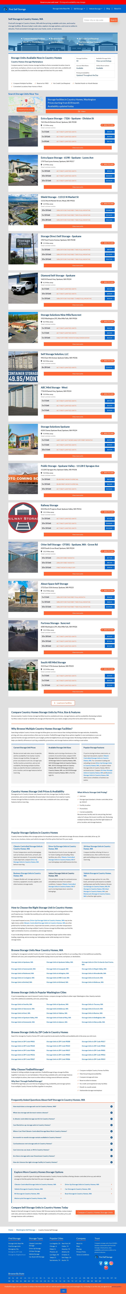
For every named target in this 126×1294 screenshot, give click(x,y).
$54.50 (110, 298)
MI (96, 1278)
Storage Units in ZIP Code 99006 (58, 1059)
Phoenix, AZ (54, 1252)
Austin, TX (65, 1260)
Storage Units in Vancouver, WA (22, 1009)
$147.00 (110, 259)
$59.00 (110, 136)
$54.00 (110, 338)
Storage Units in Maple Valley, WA (94, 969)
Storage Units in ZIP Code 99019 (93, 1059)
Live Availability (57, 42)
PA (49, 1281)
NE (13, 1281)
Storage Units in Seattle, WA (21, 1004)
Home (10, 1230)
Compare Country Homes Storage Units (95, 1212)
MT (112, 1278)
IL (64, 1278)
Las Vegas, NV (54, 1255)
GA (49, 1278)
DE (41, 1278)
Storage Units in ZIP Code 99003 (58, 1055)
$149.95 (110, 367)
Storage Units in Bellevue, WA (92, 982)
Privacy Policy (81, 1252)
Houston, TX (66, 1249)
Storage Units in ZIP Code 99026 (93, 1046)
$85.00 (110, 563)
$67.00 (110, 141)
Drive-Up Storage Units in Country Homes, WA (47, 920)
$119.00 (110, 254)
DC (37, 1278)
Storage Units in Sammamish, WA (23, 969)
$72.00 (110, 685)
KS (72, 1278)
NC (116, 1278)
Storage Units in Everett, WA (92, 978)
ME (92, 1278)
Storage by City (13, 1249)
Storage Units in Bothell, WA (21, 982)
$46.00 (110, 132)
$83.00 (110, 249)
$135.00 (110, 181)
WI (92, 1281)
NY (33, 1281)
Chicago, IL (53, 1246)
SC (60, 1281)
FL (44, 1278)
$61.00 (110, 479)
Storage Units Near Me (61, 9)
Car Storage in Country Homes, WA (95, 886)
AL (13, 1278)
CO (29, 1278)
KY (76, 1278)
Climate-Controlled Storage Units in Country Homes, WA (96, 758)
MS (108, 1278)
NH (17, 1281)
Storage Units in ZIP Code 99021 (23, 1041)
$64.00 (110, 450)
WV (96, 1281)
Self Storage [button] (78, 9)
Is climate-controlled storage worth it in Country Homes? (34, 1119)
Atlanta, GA (65, 1252)
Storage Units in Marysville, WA (93, 1022)
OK (41, 1281)
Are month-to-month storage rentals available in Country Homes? (37, 1137)
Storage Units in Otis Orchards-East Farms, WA (98, 963)
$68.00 (110, 602)
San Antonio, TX (55, 1260)
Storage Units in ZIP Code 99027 (23, 1059)
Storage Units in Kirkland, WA (57, 982)
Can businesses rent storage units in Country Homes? (32, 1143)
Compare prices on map (26, 109)
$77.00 (110, 558)
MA (84, 1278)
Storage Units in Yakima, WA (57, 1013)
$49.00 (110, 294)
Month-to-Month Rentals (33, 42)
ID (60, 1278)
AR (17, 1278)
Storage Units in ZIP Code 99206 (23, 1050)
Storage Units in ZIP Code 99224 (23, 1046)
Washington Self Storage (25, 1230)
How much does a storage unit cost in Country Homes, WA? (34, 1106)
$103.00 (110, 176)
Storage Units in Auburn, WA (57, 1022)
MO (104, 1278)
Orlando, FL (65, 1255)
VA (80, 1281)
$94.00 (110, 567)
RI (56, 1281)
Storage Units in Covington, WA (22, 978)
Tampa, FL (53, 1257)
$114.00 (110, 215)
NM (25, 1281)
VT (84, 1281)
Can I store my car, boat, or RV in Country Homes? (31, 1150)
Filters (83, 111)
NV (29, 1281)
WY (100, 1281)
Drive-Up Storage (35, 1248)
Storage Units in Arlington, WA (58, 973)
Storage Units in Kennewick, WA (23, 1022)
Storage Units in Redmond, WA (22, 973)
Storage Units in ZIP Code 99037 (58, 1050)
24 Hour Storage (34, 1251)
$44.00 (110, 328)
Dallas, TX (65, 1246)
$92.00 (110, 171)
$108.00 (110, 210)
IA (56, 1278)
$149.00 (110, 607)
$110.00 (110, 489)
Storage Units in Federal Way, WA (59, 1017)
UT (76, 1281)
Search (114, 20)
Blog (108, 9)
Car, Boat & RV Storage (36, 1257)
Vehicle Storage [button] (95, 9)
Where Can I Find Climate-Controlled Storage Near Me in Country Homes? (40, 1131)
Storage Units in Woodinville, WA (94, 973)
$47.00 (110, 401)
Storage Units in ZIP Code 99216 (23, 1055)
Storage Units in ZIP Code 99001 (93, 1050)
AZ (21, 1278)
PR (52, 1281)
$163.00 (110, 220)
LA (80, 1278)
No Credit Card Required (89, 39)
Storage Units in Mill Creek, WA (58, 978)
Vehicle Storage (34, 1254)
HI (52, 1278)
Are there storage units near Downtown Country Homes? (34, 1156)
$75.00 (110, 518)
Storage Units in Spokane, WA (22, 962)
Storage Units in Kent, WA (20, 1013)
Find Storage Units (14, 1246)
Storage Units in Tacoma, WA (92, 1004)
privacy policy (116, 1286)
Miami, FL (53, 1249)
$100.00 (110, 523)
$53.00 (110, 405)
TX (72, 1281)
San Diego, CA (66, 1257)
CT (33, 1278)
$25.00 (110, 289)
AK (9, 1278)
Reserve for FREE (58, 39)
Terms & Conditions (82, 1255)
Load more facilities (64, 703)
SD (64, 1281)
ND (9, 1281)
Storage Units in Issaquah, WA (57, 969)
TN (68, 1281)
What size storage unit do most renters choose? (30, 1112)
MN (100, 1278)
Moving (79, 1249)
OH (37, 1281)
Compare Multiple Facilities (34, 39)
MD (88, 1278)
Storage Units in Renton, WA (92, 1013)
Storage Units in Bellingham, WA (93, 1017)
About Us (117, 9)
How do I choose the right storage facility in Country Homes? (35, 1162)
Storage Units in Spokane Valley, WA (60, 962)
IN (68, 1278)
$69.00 (110, 680)
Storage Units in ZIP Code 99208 (58, 1041)
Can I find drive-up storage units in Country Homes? (32, 1125)
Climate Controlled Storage (35, 1245)
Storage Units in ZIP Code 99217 (93, 1041)
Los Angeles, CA (55, 1243)
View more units (77, 148)
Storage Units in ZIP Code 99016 (93, 1055)
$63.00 (110, 484)
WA (88, 1281)
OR (45, 1281)
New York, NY (66, 1243)
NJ (21, 1281)
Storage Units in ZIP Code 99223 (58, 1046)
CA (25, 1278)
